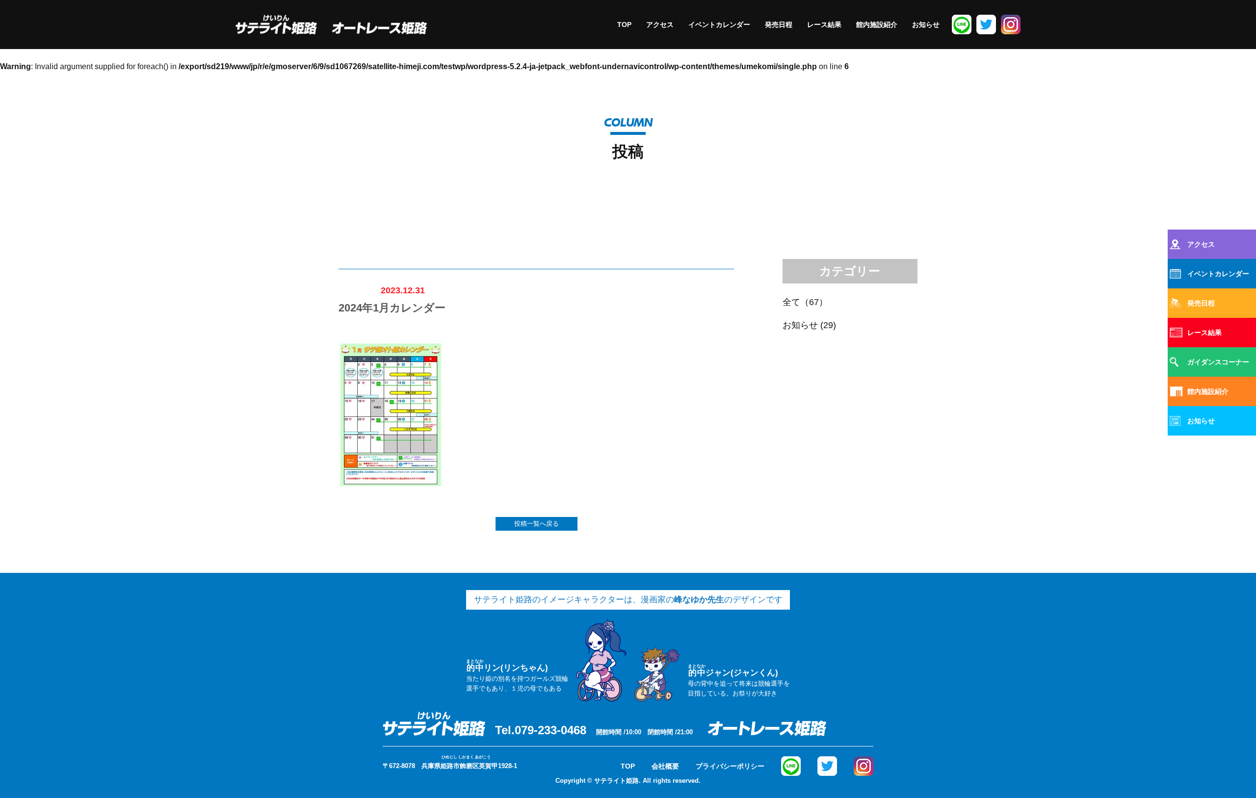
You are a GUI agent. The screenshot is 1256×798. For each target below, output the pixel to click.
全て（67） (805, 302)
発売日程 (778, 24)
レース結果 (824, 24)
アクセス (660, 24)
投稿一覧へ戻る (536, 523)
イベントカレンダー (719, 24)
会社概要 (665, 766)
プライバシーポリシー (730, 766)
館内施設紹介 (876, 24)
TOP (624, 24)
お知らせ (926, 24)
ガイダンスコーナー (1218, 362)
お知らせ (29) (809, 325)
